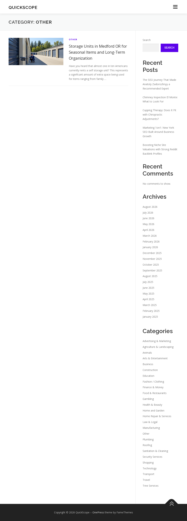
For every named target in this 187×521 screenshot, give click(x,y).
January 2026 (150, 247)
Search (147, 40)
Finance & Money (153, 387)
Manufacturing (151, 427)
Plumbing (148, 439)
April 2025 (148, 299)
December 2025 (152, 253)
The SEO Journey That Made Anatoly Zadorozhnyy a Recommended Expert (159, 84)
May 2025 (148, 293)
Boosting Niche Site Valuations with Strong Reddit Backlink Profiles (160, 149)
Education (148, 375)
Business (148, 364)
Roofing (147, 445)
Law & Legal (150, 422)
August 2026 (150, 206)
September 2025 (152, 270)
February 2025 (151, 311)
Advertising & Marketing (157, 341)
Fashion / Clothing (153, 381)
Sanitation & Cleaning (155, 451)
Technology (150, 468)
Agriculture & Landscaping (158, 347)
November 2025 (152, 258)
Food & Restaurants (155, 393)
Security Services (152, 456)
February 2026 (151, 241)
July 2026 (148, 212)
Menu (175, 7)
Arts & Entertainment (155, 358)
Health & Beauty (152, 404)
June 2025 (148, 287)
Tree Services (151, 485)
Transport (148, 474)
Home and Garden (153, 410)
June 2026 (148, 218)
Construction (150, 370)
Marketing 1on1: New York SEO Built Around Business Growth (158, 132)
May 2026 (148, 224)
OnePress (98, 512)
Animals (147, 352)
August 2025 (150, 276)
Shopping (148, 462)
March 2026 (150, 235)
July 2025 (148, 282)
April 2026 (148, 230)
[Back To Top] (171, 503)
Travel (146, 480)
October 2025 (151, 264)
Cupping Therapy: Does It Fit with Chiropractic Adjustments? (159, 114)
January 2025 (150, 316)
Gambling (148, 399)
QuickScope (23, 7)
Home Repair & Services (157, 416)
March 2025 (150, 305)
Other (73, 39)
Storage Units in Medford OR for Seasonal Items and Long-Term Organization (98, 52)
